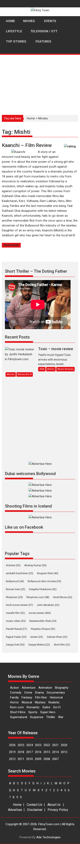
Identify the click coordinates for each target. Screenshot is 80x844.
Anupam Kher (47, 573)
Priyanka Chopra (43, 628)
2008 (46, 759)
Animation (45, 687)
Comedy (15, 692)
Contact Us (34, 805)
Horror (14, 702)
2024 (29, 745)
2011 (21, 759)
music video (16, 620)
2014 (55, 752)
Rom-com (17, 707)
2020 (64, 745)
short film (62, 644)
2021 (55, 745)
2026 (12, 745)
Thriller (50, 717)
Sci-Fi (57, 707)
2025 (21, 745)
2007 (55, 759)
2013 (64, 752)
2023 (38, 745)
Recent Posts (17, 337)
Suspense (36, 717)
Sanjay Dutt (15, 644)
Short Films (17, 712)
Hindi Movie (62, 597)
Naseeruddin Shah (42, 620)
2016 (38, 752)
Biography (61, 687)
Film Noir (41, 697)
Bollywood (15, 581)
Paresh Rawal (16, 628)
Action (14, 687)
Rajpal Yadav (16, 636)
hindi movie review (19, 604)
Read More (11, 245)
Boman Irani (15, 589)
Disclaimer (34, 810)
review (36, 636)
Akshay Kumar (35, 565)
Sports (32, 712)
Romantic (33, 707)
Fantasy (27, 697)
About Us (54, 805)
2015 (46, 752)
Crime (28, 692)
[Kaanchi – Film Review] (18, 152)
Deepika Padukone (43, 589)
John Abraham (48, 604)
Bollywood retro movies (44, 581)
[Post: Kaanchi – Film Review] (70, 148)
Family (14, 697)
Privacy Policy (58, 810)
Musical (27, 702)
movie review (40, 612)
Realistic (54, 702)
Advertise (15, 810)
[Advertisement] (40, 82)
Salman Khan (57, 636)
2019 (12, 752)
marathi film (15, 612)
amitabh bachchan (19, 573)
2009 (38, 759)
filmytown (14, 597)
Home (31, 118)
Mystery (40, 702)
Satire (46, 707)
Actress (13, 565)
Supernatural (18, 717)
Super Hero (47, 712)
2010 (29, 759)
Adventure (28, 687)
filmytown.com (37, 597)
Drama (39, 692)
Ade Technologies (48, 837)
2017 (29, 752)
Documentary (56, 692)
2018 (21, 752)
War (60, 717)
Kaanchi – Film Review (27, 145)
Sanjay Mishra (39, 644)
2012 (12, 759)
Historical (56, 697)
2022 (46, 745)
